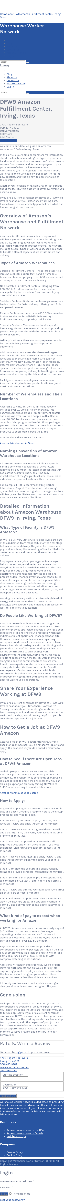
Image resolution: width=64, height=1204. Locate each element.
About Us (12, 46)
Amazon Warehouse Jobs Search (19, 792)
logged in (21, 1052)
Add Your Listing (16, 52)
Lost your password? (12, 1199)
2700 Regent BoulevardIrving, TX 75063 (14, 126)
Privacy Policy (15, 1152)
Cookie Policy (14, 1155)
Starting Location (13, 1074)
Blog (9, 43)
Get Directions (8, 1070)
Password (6, 1187)
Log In (10, 56)
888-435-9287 (8, 1064)
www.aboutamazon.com (14, 1067)
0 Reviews (6, 133)
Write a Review (8, 140)
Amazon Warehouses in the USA (25, 1130)
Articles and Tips (16, 1136)
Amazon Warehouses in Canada (25, 1133)
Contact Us (13, 49)
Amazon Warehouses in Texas (17, 443)
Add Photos (7, 137)
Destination (9, 1084)
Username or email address (17, 1181)
